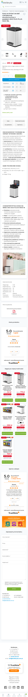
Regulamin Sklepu (14, 677)
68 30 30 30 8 (15, 656)
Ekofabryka (5, 11)
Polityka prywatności (14, 680)
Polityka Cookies (14, 682)
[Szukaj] (3, 7)
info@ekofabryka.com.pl (8, 600)
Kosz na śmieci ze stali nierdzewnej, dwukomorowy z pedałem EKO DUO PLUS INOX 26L (7, 388)
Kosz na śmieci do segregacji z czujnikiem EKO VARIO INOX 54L (20, 386)
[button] (8, 336)
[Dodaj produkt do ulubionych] (24, 14)
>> (25, 55)
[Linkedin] (18, 687)
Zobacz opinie (14, 670)
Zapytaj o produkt (14, 79)
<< (2, 55)
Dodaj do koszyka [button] (7, 400)
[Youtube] (14, 687)
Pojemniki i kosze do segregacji (16, 11)
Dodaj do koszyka (20, 433)
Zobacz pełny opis (7, 112)
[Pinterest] (22, 687)
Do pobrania (8, 124)
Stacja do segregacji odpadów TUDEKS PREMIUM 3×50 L (7, 451)
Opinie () (19, 124)
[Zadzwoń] (23, 2)
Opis (8, 121)
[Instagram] (9, 687)
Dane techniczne (19, 121)
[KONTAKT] (25, 2)
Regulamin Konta (14, 678)
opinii (16, 477)
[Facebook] (5, 687)
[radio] (18, 422)
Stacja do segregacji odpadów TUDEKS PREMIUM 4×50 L (7, 417)
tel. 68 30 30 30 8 (6, 598)
